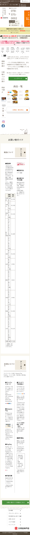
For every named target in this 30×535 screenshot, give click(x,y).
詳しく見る (21, 152)
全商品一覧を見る (18, 110)
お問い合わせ (23, 4)
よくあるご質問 (14, 4)
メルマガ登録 (12, 522)
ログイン (25, 1)
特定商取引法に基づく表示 (15, 516)
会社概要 (11, 510)
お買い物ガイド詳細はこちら (16, 502)
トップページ (18, 79)
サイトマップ (12, 525)
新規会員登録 (23, 6)
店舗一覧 (27, 51)
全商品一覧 (2, 52)
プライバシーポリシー (14, 513)
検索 (5, 55)
